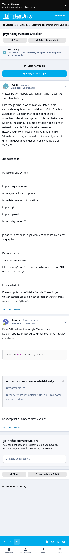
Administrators (31, 320)
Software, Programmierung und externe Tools (34, 54)
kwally (16, 49)
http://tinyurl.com (12, 131)
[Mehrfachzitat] (4, 309)
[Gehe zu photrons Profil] (6, 322)
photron (15, 320)
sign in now (19, 448)
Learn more (6, 5)
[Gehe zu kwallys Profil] (4, 52)
